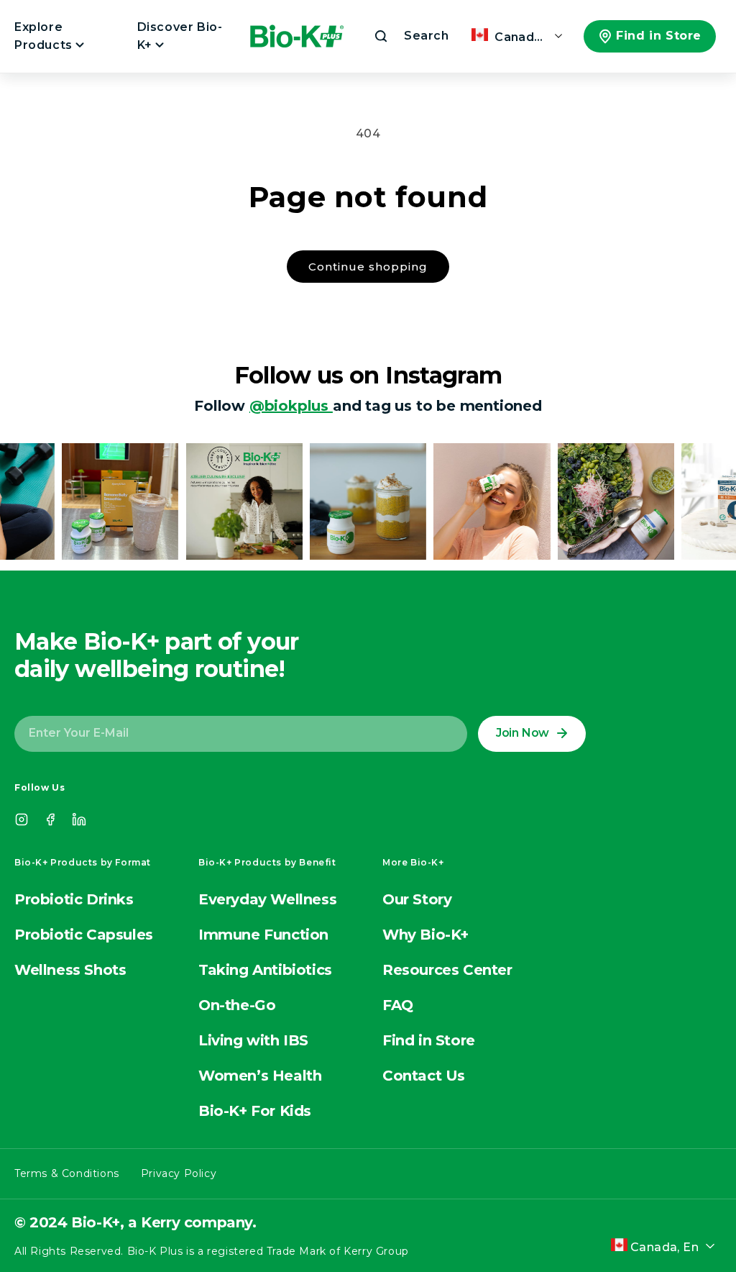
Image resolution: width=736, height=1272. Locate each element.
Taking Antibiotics (265, 969)
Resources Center (447, 969)
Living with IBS (253, 1040)
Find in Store (659, 35)
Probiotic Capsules (83, 934)
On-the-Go (236, 1005)
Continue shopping (368, 266)
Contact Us (423, 1075)
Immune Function (263, 934)
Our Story (416, 899)
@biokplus (291, 405)
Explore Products (44, 36)
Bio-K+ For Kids (254, 1110)
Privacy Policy (178, 1173)
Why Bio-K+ (425, 934)
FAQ (397, 1005)
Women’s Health (259, 1075)
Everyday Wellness (267, 899)
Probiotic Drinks (74, 899)
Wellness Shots (70, 969)
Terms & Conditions (66, 1173)
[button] (410, 36)
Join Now (522, 733)
